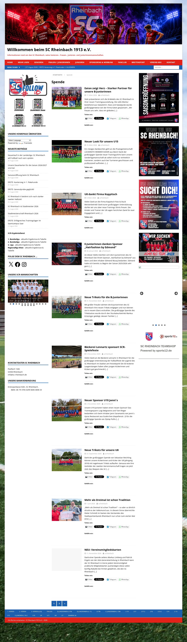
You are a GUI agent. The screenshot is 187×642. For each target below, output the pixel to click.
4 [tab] (19, 304)
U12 (8, 615)
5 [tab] (22, 304)
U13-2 (160, 611)
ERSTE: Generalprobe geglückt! (21, 189)
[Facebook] (18, 264)
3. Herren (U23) (36, 611)
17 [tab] (31, 305)
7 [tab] (28, 304)
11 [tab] (39, 304)
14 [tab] (22, 305)
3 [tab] (16, 304)
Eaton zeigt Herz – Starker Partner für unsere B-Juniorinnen (108, 90)
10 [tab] (37, 304)
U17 (135, 611)
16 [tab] (28, 305)
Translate (28, 143)
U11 (48, 615)
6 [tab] (25, 304)
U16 (151, 611)
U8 (55, 615)
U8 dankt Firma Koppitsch (100, 194)
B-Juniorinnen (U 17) (84, 611)
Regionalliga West (15, 247)
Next (45, 290)
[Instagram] (24, 264)
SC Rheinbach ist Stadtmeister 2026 (23, 206)
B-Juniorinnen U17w (64, 611)
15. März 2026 (92, 145)
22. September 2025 (94, 453)
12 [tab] (42, 304)
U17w (98, 611)
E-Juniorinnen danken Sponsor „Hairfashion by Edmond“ (103, 245)
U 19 (127, 611)
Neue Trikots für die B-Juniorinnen (106, 297)
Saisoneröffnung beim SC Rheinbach (23, 175)
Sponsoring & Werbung (101, 62)
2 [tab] (13, 304)
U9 (41, 615)
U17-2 (143, 611)
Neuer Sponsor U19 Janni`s (101, 400)
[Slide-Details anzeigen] (28, 291)
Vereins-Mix (155, 62)
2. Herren (22, 611)
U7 (62, 615)
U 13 (175, 611)
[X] (11, 264)
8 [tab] (31, 304)
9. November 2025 (93, 354)
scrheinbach (104, 95)
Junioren (79, 62)
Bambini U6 (72, 615)
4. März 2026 (91, 198)
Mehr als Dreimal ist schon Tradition (107, 500)
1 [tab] (10, 304)
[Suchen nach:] (166, 67)
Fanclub (122, 62)
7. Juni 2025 (91, 503)
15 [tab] (25, 305)
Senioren (38, 62)
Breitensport (138, 62)
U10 (33, 615)
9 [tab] (34, 304)
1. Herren (10, 611)
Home (10, 62)
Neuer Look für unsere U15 (101, 141)
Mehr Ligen (23, 62)
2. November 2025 (93, 404)
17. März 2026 (92, 95)
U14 (168, 611)
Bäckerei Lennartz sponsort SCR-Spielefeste (104, 348)
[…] (115, 110)
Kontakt (171, 62)
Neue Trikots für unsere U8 (101, 450)
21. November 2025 (94, 301)
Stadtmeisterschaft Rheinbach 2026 (23, 213)
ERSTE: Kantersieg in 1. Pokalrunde (23, 182)
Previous (11, 290)
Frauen (49, 611)
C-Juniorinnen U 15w (112, 611)
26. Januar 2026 (92, 251)
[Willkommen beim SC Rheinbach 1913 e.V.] (93, 43)
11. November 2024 (94, 553)
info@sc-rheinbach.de (17, 374)
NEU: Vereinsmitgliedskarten (102, 549)
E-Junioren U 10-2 (21, 615)
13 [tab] (45, 304)
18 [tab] (34, 305)
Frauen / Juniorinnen (59, 62)
